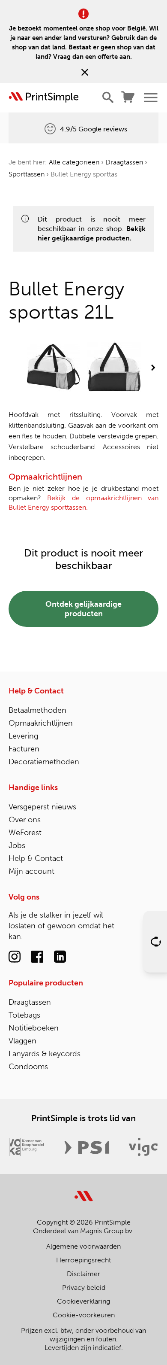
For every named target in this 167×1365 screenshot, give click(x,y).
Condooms (28, 1066)
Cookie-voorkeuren (84, 1315)
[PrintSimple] (84, 1191)
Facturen (24, 749)
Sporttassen (27, 174)
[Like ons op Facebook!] (37, 957)
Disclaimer (83, 1274)
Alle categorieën (74, 162)
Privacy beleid (83, 1287)
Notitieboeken (34, 1028)
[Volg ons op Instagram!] (15, 957)
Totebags (24, 1015)
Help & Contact (36, 691)
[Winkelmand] (128, 97)
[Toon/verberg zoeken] (107, 97)
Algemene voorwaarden (83, 1246)
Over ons (25, 819)
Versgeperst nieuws (42, 807)
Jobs (17, 845)
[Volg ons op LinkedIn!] (60, 957)
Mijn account (31, 871)
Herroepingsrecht (83, 1260)
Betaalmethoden (37, 710)
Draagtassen (124, 162)
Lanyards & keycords (45, 1053)
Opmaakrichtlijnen (41, 723)
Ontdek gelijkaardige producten (83, 608)
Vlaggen (22, 1041)
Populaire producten (46, 983)
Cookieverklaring (83, 1301)
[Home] (44, 97)
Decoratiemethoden (44, 761)
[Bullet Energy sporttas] (53, 367)
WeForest (25, 832)
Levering (23, 736)
